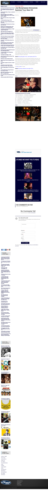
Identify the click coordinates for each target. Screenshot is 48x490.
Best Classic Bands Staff (20, 11)
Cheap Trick (3, 460)
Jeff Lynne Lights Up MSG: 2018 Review (7, 77)
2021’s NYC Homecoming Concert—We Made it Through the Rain (7, 73)
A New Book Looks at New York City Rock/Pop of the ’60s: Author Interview (7, 65)
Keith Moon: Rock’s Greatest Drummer (7, 58)
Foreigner (2, 465)
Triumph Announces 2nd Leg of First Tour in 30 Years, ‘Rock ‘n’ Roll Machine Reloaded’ (7, 45)
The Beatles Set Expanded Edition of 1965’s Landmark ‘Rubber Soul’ (7, 29)
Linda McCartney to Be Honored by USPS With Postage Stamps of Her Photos (7, 43)
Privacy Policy (19, 484)
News (22, 6)
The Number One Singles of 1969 (6, 54)
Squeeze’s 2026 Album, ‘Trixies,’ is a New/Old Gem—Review (28, 180)
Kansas (2, 468)
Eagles (2, 464)
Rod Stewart (3, 474)
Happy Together (3, 466)
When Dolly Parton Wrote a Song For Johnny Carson (28, 200)
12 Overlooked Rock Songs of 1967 (6, 20)
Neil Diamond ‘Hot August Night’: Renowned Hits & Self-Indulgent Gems (7, 50)
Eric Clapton (3, 461)
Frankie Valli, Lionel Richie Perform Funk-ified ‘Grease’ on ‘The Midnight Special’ (7, 27)
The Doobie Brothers (4, 462)
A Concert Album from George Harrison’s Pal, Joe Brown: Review (7, 70)
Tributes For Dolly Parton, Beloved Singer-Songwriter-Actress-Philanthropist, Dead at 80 (7, 34)
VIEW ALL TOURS (4, 456)
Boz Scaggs (3, 473)
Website (22, 238)
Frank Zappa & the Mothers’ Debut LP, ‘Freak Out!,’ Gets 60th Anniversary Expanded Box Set (7, 9)
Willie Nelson (3, 470)
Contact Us (19, 483)
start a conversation (31, 212)
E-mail (22, 234)
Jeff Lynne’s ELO (3, 469)
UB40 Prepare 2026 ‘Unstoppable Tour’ (7, 31)
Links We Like (19, 482)
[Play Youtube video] (28, 84)
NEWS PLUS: (18, 6)
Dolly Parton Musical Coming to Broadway (7, 36)
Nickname (23, 230)
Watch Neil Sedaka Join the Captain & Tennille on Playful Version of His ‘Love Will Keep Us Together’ (7, 15)
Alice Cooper (3, 457)
